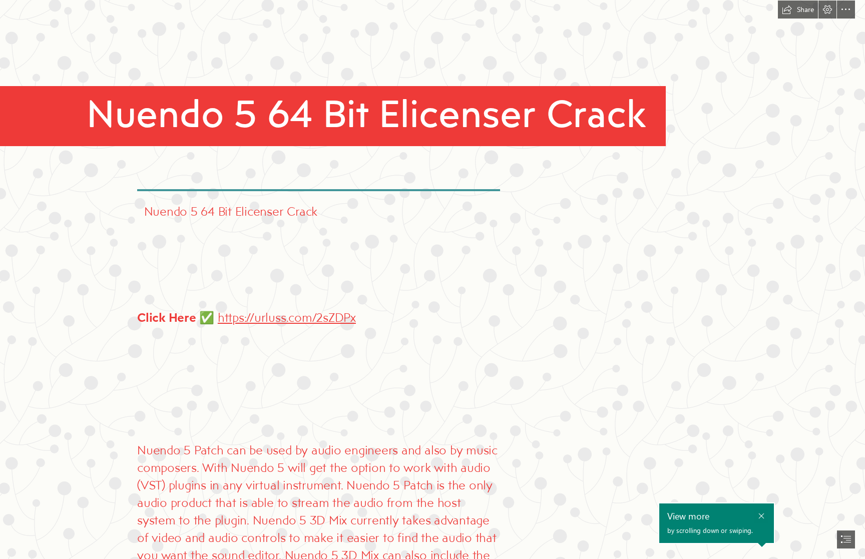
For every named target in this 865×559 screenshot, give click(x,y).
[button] (798, 10)
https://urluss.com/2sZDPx (287, 317)
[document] (432, 279)
